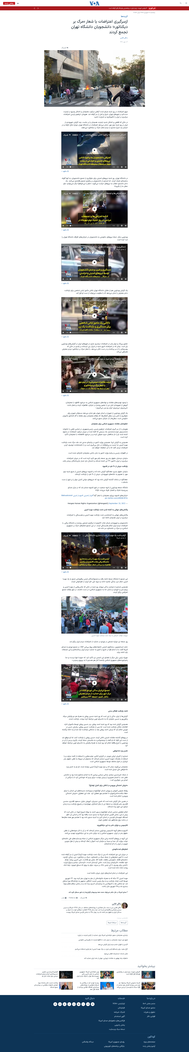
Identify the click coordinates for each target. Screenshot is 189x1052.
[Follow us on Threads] (69, 1004)
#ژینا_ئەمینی (88, 495)
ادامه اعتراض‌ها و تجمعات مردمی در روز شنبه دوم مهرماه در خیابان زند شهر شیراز (94, 193)
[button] (38, 8)
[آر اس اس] (64, 1004)
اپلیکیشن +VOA (119, 1003)
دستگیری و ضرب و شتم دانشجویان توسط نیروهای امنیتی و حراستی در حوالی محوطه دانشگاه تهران (86, 246)
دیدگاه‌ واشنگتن (88, 1042)
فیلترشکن (121, 1008)
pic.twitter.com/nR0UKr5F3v (116, 498)
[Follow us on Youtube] (78, 1004)
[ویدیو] (18, 3)
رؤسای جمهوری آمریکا (116, 1042)
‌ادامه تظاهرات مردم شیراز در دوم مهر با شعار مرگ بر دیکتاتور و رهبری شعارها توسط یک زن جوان (88, 358)
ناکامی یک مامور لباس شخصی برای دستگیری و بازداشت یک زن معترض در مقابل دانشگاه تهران (88, 300)
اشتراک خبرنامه (119, 1012)
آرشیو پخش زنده (149, 1046)
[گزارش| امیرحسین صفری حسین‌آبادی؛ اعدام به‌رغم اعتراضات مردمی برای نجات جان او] (66, 975)
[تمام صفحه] (118, 167)
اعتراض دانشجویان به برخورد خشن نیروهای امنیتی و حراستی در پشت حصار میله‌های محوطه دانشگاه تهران (83, 134)
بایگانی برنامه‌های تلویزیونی (114, 1046)
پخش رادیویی (119, 1025)
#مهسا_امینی (78, 495)
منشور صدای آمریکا (148, 1008)
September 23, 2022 (117, 503)
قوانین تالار (151, 1016)
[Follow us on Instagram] (74, 1004)
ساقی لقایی (124, 38)
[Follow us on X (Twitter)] (83, 1004)
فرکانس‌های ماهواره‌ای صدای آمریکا (112, 1021)
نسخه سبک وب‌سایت (117, 1029)
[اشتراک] (55, 1004)
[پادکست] (60, 1004)
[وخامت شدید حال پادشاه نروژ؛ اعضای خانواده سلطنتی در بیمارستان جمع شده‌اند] (66, 986)
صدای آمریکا (120, 137)
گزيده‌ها (124, 16)
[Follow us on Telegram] (88, 1004)
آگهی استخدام (119, 1016)
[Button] (64, 47)
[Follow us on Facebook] (92, 1004)
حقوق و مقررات (149, 1012)
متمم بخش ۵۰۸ (149, 1003)
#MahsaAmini (67, 495)
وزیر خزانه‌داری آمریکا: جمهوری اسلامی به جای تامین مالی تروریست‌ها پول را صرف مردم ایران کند (116, 8)
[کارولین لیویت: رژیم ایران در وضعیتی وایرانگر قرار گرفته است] (148, 975)
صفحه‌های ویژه (149, 1042)
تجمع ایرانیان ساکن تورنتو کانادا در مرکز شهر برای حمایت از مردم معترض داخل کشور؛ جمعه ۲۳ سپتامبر (85, 667)
